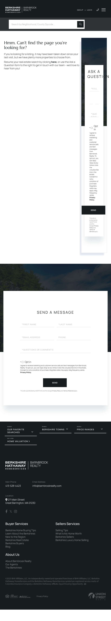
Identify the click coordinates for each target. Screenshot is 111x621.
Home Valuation (17, 441)
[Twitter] (10, 511)
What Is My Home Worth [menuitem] (69, 533)
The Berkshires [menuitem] (13, 567)
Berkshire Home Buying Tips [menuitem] (20, 530)
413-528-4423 (13, 485)
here (54, 62)
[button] (80, 24)
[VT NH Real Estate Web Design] (97, 596)
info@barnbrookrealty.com (46, 485)
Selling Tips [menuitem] (62, 530)
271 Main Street (20, 501)
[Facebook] (6, 511)
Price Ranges (85, 429)
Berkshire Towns (53, 429)
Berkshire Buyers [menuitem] (14, 543)
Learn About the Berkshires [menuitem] (20, 533)
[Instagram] (15, 511)
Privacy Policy (92, 198)
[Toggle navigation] (104, 9)
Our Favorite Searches (15, 431)
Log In (89, 10)
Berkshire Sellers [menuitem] (65, 537)
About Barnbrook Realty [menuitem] (18, 561)
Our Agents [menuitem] (11, 564)
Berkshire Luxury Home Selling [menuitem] (72, 540)
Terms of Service (92, 230)
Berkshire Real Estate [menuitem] (17, 540)
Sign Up (80, 10)
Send (93, 210)
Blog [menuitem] (7, 546)
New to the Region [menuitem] (15, 537)
